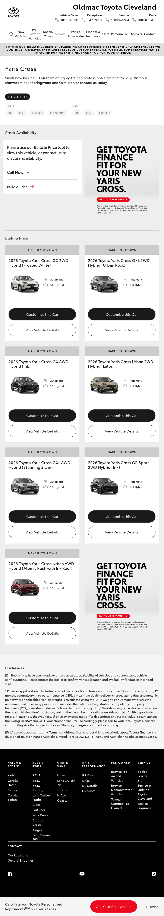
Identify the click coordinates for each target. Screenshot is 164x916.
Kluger (37, 830)
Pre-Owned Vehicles (35, 33)
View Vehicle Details (42, 329)
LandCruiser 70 (66, 782)
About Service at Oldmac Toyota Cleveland (145, 790)
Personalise (119, 34)
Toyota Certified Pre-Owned (120, 803)
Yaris (11, 775)
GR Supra (88, 791)
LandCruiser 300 (41, 837)
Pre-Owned (120, 762)
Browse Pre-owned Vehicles (119, 775)
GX (9, 113)
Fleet (106, 34)
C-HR (36, 804)
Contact (149, 34)
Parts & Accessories (76, 33)
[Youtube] (82, 873)
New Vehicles (21, 33)
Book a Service (143, 773)
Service (60, 34)
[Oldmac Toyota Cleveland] (14, 12)
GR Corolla (90, 785)
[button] (20, 186)
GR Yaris (88, 775)
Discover (136, 34)
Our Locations (18, 855)
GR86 (86, 780)
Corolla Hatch (13, 782)
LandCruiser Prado (41, 797)
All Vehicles (17, 97)
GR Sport (57, 113)
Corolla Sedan (13, 797)
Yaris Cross (40, 815)
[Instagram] (153, 873)
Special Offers (48, 33)
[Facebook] (10, 873)
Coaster (63, 800)
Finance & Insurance (93, 33)
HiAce (61, 795)
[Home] (11, 34)
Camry (12, 790)
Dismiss (152, 906)
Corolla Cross (37, 822)
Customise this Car (42, 314)
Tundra (62, 790)
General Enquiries (21, 860)
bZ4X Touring (38, 787)
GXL (22, 113)
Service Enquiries (144, 805)
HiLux (61, 775)
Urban (37, 113)
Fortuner (38, 810)
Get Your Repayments (114, 906)
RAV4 (36, 775)
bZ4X (36, 780)
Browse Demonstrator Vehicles (121, 789)
